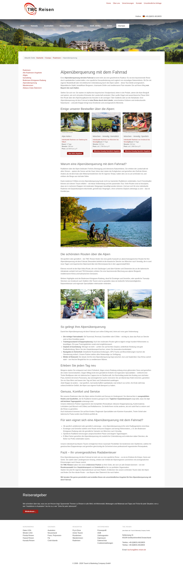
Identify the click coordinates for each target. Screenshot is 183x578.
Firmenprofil (101, 530)
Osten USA (27, 530)
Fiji (49, 538)
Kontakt (139, 3)
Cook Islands (53, 540)
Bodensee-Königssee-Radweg (34, 80)
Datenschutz (102, 540)
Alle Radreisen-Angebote (32, 73)
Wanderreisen (28, 85)
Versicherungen (128, 3)
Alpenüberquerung (30, 83)
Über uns (116, 3)
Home (108, 3)
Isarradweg (27, 78)
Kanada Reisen (29, 540)
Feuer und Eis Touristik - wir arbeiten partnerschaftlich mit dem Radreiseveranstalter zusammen (85, 247)
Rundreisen (77, 535)
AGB (99, 533)
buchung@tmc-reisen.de (137, 550)
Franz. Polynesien (54, 535)
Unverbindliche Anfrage (153, 3)
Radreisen (27, 70)
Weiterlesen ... (30, 511)
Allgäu (25, 75)
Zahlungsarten (102, 535)
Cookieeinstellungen (105, 543)
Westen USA (28, 533)
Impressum (101, 538)
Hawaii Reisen (28, 538)
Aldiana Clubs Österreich (32, 88)
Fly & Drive (77, 530)
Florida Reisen (28, 535)
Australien (51, 530)
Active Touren (78, 533)
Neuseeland (52, 533)
